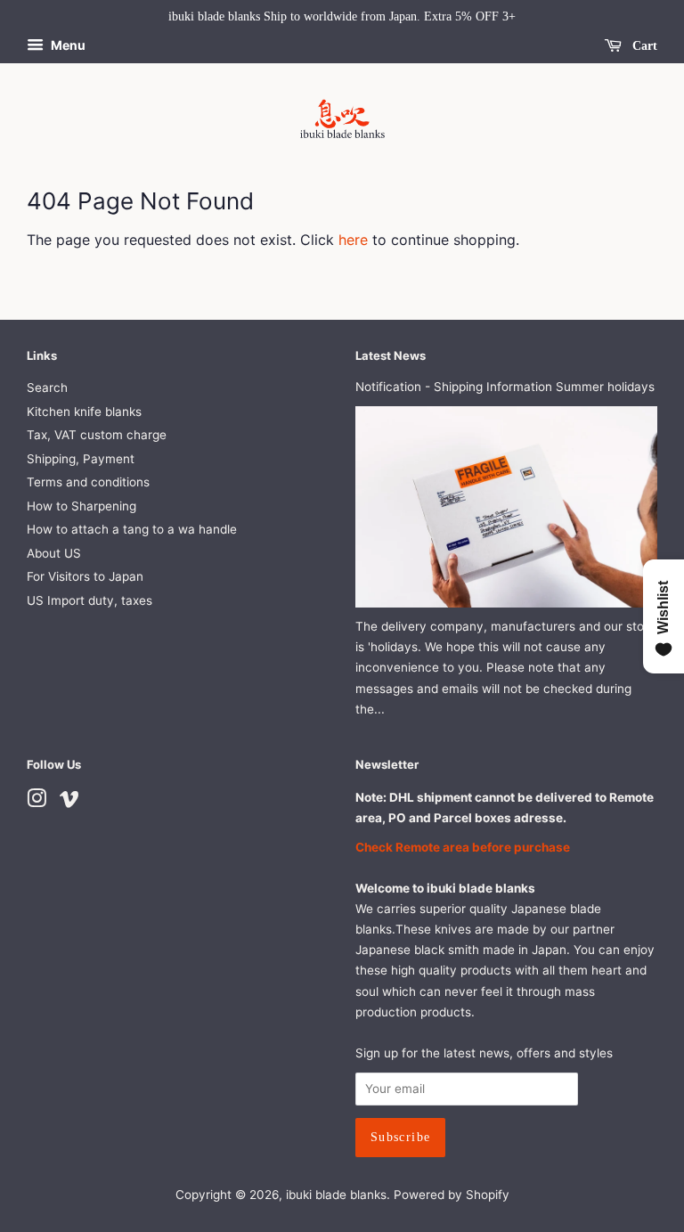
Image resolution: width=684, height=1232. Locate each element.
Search (47, 387)
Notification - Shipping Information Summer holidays (505, 386)
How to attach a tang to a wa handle (132, 529)
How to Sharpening (81, 506)
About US (54, 553)
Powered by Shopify (451, 1194)
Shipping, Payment (80, 459)
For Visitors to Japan (85, 576)
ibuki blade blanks (336, 1194)
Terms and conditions (88, 482)
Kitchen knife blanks (84, 411)
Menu (67, 45)
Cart (643, 46)
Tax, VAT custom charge (97, 435)
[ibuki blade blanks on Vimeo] (69, 802)
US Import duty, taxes (89, 600)
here (353, 240)
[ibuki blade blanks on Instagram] (36, 802)
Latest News (390, 355)
